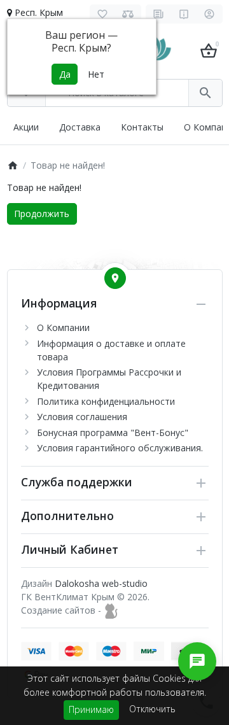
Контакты (142, 127)
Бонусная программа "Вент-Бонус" (112, 432)
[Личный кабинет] (210, 14)
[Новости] (159, 14)
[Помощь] (184, 14)
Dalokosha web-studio (101, 583)
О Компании (63, 327)
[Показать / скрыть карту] (115, 278)
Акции (26, 127)
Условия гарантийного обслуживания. (120, 448)
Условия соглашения (82, 417)
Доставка (80, 127)
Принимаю (91, 709)
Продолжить (41, 214)
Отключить (152, 709)
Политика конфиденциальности (106, 401)
